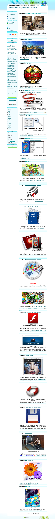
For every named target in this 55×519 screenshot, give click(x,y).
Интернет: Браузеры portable (11, 68)
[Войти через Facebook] (10, 34)
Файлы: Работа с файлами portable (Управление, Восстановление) (12, 91)
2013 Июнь (9, 128)
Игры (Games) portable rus (11, 66)
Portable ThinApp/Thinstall (38, 92)
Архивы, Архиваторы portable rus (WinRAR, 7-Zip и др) (11, 46)
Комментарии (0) (34, 380)
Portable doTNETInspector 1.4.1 (29, 114)
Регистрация (37, 2)
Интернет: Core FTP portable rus (11, 70)
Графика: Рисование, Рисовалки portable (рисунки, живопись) (12, 64)
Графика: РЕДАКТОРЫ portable (11, 59)
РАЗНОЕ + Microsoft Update (28, 14)
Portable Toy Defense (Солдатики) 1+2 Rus (30, 62)
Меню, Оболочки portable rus (11, 73)
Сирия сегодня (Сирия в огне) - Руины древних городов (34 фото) (33, 13)
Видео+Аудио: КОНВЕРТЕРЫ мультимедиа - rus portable (11, 50)
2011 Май (9, 112)
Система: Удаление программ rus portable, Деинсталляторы (11, 88)
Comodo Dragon (10, 138)
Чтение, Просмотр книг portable (29, 355)
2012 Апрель (9, 119)
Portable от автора (33, 92)
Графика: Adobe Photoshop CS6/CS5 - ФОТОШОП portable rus (12, 58)
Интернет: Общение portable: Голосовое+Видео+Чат (11, 69)
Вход (39, 2)
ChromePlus (9, 136)
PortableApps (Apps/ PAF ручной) (27, 92)
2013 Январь (9, 125)
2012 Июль (9, 121)
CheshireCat (29, 112)
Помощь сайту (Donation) (14, 6)
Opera (9, 133)
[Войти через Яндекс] (12, 34)
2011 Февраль (9, 110)
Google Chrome (10, 135)
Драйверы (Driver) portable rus (11, 65)
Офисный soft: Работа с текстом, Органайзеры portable (11, 75)
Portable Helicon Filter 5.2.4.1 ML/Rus (29, 90)
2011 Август (9, 114)
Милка (29, 331)
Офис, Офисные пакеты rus (11, 74)
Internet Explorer (10, 134)
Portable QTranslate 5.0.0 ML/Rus (29, 138)
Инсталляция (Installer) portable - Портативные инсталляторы (11, 67)
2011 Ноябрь (9, 116)
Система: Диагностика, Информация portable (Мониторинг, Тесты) (12, 85)
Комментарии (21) (34, 331)
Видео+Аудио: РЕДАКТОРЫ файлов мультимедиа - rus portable (12, 52)
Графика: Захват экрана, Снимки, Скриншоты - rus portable (11, 57)
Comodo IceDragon (10, 139)
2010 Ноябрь (9, 108)
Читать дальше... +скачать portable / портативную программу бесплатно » (32, 87)
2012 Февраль (9, 118)
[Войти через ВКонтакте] (9, 34)
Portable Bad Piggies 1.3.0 (28, 161)
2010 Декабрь (9, 109)
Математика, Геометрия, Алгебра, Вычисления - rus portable (11, 71)
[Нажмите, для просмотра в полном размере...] (33, 54)
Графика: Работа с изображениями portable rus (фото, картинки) (12, 63)
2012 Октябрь (9, 123)
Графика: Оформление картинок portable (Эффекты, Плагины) (12, 60)
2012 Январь (9, 117)
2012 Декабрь (9, 124)
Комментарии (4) (35, 112)
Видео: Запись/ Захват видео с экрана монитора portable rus (12, 53)
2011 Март (9, 111)
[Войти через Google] (13, 34)
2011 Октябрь (9, 115)
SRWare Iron (9, 137)
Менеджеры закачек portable (11, 72)
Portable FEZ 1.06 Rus (27, 486)
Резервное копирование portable (11, 81)
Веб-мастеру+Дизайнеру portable (11, 48)
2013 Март (9, 126)
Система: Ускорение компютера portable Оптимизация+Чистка (12, 86)
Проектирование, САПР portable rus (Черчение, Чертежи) (12, 80)
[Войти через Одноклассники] (15, 34)
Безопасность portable (10, 47)
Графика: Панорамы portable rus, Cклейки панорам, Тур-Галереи (12, 61)
